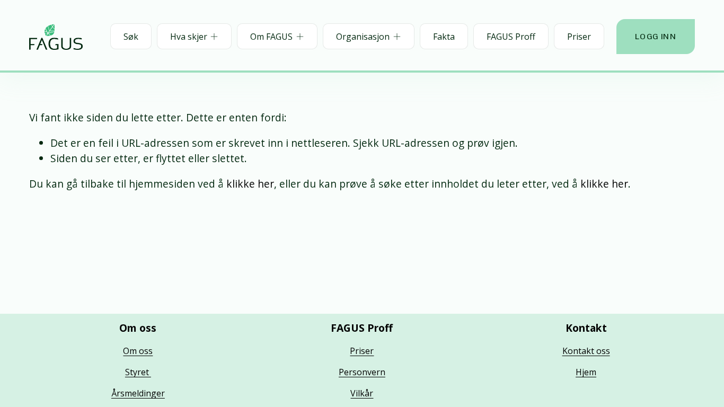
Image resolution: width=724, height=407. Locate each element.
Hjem (586, 372)
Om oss (138, 351)
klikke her (250, 183)
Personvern (362, 372)
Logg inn (656, 36)
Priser (579, 36)
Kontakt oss (586, 351)
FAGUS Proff (511, 36)
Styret (138, 372)
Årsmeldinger (138, 393)
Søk (130, 36)
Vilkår (361, 393)
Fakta (444, 36)
